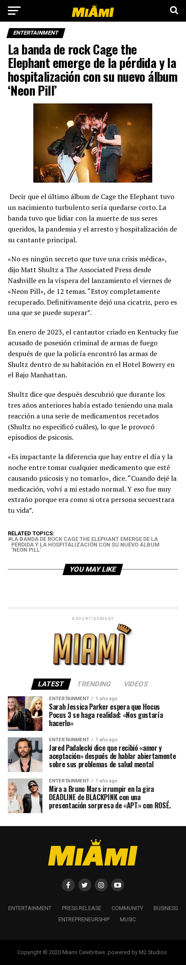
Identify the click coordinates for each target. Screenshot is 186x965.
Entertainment (29, 908)
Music (128, 919)
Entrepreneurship (83, 919)
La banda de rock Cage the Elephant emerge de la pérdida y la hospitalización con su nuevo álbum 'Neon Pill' (85, 545)
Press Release (81, 908)
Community (127, 908)
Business (166, 908)
